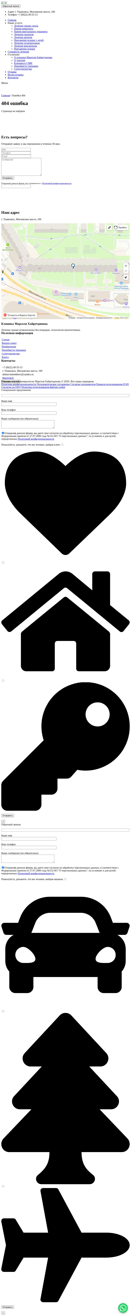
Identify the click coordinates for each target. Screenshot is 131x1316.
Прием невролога (23, 28)
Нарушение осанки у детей (29, 40)
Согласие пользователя (83, 384)
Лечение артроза (23, 37)
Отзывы (12, 71)
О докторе (19, 60)
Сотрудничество (23, 69)
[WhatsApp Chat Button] (123, 1308)
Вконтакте (8, 378)
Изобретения (9, 346)
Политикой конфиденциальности (56, 183)
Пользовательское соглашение (53, 384)
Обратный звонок (11, 6)
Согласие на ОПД (11, 387)
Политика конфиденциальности (18, 384)
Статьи (5, 339)
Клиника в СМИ (23, 63)
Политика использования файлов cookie (43, 387)
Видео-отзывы (15, 74)
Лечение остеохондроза (27, 43)
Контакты (13, 77)
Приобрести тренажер (26, 66)
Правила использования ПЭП (112, 384)
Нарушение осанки (24, 48)
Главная (12, 20)
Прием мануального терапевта (30, 31)
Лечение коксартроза (25, 46)
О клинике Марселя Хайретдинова (33, 57)
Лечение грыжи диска (26, 25)
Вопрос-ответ (9, 343)
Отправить (8, 178)
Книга (5, 357)
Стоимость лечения (18, 51)
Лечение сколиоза (24, 34)
